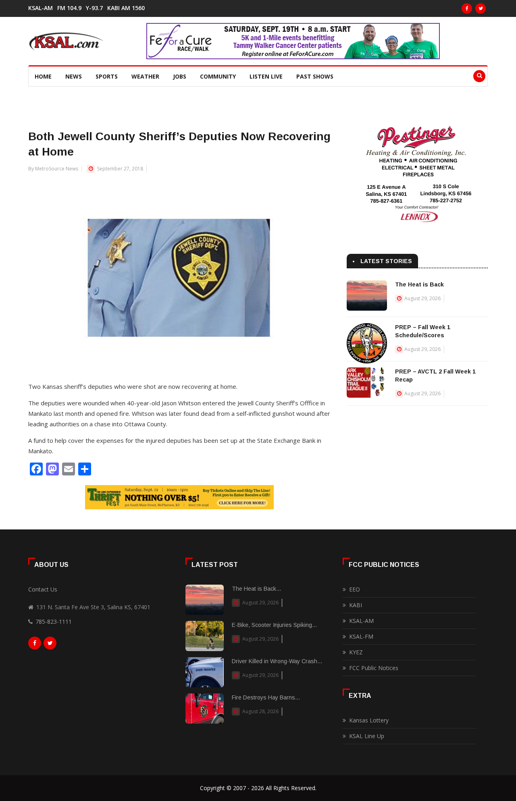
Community (218, 76)
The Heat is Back (419, 284)
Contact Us (42, 589)
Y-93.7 (94, 8)
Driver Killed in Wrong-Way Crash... (277, 661)
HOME (43, 76)
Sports (107, 76)
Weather (145, 76)
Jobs (179, 76)
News (73, 76)
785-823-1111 (53, 621)
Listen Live (266, 76)
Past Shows (314, 76)
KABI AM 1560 (126, 8)
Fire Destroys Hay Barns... (266, 697)
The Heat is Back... (256, 588)
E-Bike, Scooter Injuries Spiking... (274, 625)
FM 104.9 (69, 8)
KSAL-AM (40, 8)
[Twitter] (480, 8)
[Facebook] (467, 8)
